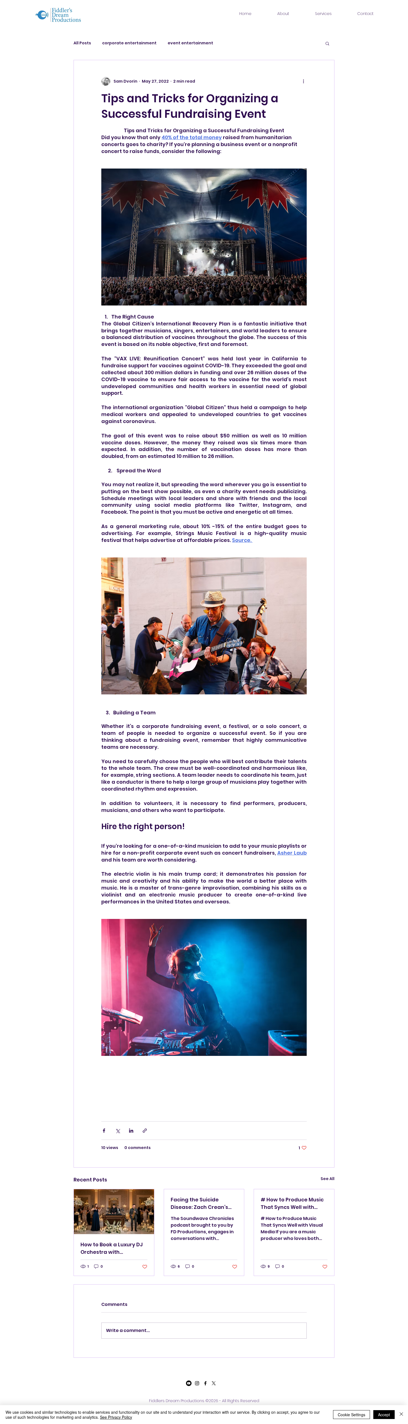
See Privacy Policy (116, 1417)
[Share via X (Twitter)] (117, 1130)
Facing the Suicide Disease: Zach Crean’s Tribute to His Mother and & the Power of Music (204, 1203)
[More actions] (303, 81)
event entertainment (190, 43)
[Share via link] (144, 1130)
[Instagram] (197, 1383)
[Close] (401, 1415)
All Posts (82, 43)
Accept (384, 1414)
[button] (327, 43)
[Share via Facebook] (104, 1130)
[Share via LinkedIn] (131, 1130)
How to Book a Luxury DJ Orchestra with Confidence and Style (111, 1248)
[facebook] (205, 1383)
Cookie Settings (351, 1414)
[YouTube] (189, 1383)
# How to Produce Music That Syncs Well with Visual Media (292, 1203)
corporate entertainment (129, 43)
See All (327, 1178)
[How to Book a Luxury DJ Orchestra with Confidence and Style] (114, 1211)
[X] (213, 1383)
